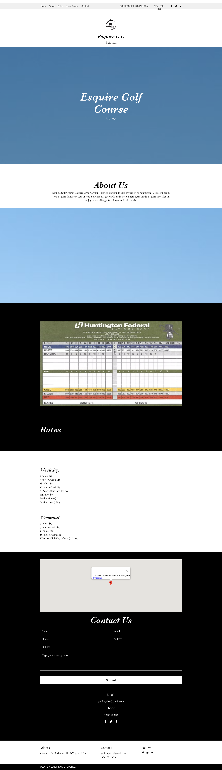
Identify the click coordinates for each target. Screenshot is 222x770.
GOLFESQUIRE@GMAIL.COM (134, 6)
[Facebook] (171, 6)
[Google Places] (180, 6)
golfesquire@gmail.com (111, 701)
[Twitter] (175, 6)
